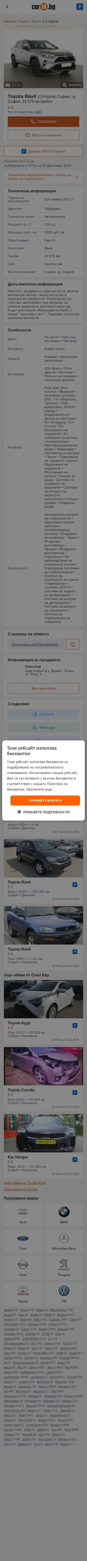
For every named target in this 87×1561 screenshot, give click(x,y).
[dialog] (43, 781)
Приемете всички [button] (45, 800)
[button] (43, 812)
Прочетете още (39, 789)
